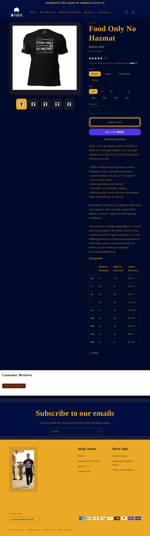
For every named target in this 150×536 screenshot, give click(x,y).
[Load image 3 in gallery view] (45, 104)
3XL (105, 97)
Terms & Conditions (123, 469)
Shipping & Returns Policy (122, 463)
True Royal (124, 73)
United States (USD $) (23, 519)
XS (93, 91)
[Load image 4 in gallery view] (57, 104)
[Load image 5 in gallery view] (69, 104)
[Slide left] (12, 104)
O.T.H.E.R (20, 530)
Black (95, 73)
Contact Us (84, 471)
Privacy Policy (119, 455)
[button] (126, 12)
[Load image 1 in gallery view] (21, 104)
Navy (108, 73)
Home (81, 455)
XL (129, 91)
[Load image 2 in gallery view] (33, 104)
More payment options (115, 139)
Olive (95, 80)
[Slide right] (78, 104)
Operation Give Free (89, 461)
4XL (116, 97)
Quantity (93, 104)
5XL (127, 97)
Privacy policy (49, 530)
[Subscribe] (98, 431)
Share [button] (95, 352)
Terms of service (65, 530)
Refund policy (33, 530)
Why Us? (82, 466)
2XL (94, 97)
